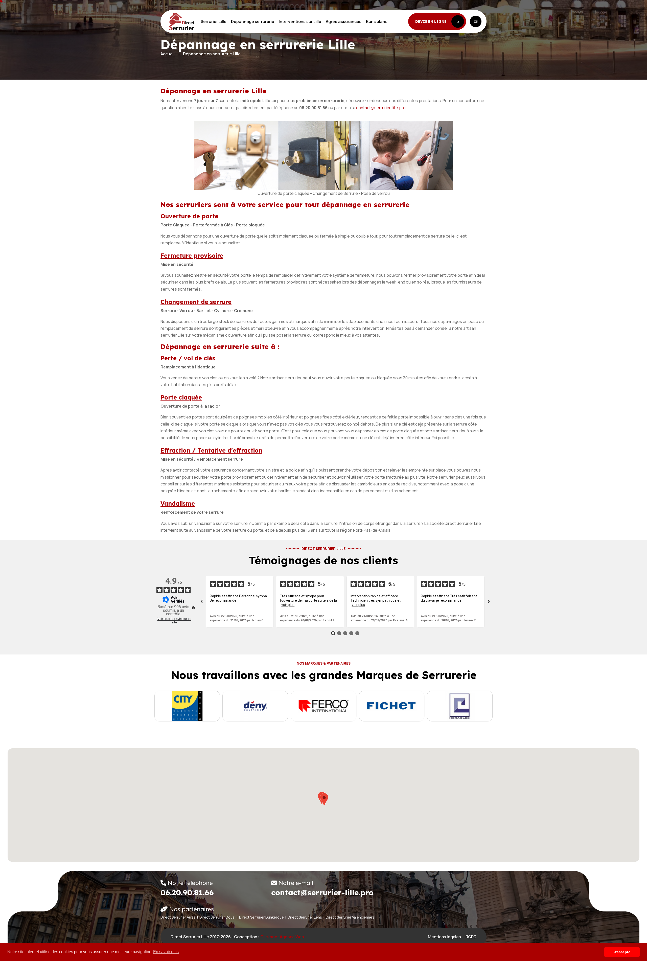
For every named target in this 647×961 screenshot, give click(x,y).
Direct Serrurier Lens (305, 917)
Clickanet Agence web (282, 937)
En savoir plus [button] (166, 952)
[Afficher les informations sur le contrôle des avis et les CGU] (193, 608)
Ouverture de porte (189, 216)
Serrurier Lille (213, 21)
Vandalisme (177, 503)
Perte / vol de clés (187, 358)
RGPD (471, 937)
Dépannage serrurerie (252, 21)
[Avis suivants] (488, 601)
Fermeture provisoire (191, 255)
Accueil (167, 54)
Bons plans (376, 21)
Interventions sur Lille (300, 21)
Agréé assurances (343, 21)
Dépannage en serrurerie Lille (212, 54)
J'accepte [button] (622, 952)
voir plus (287, 605)
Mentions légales (444, 937)
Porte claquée (181, 397)
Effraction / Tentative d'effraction (211, 450)
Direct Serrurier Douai (217, 917)
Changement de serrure (196, 302)
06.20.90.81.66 (187, 892)
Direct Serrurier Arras (178, 917)
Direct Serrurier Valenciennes (350, 917)
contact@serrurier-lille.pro (381, 107)
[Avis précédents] (201, 601)
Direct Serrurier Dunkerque (261, 917)
